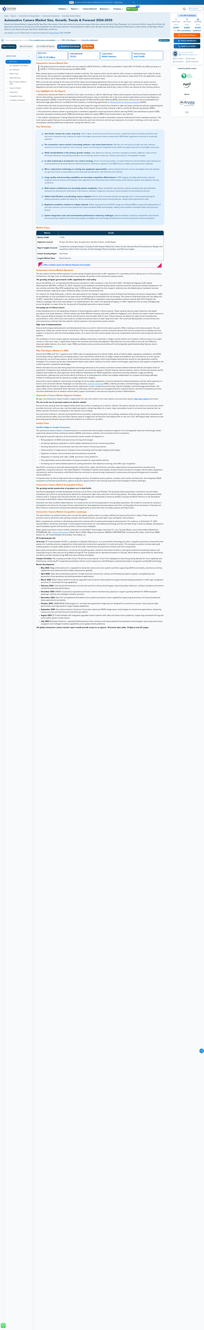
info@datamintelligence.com (189, 54)
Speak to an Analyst (188, 46)
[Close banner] (133, 2)
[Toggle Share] (202, 1051)
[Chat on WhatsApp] (3, 1325)
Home (6, 16)
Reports (13, 16)
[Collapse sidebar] (29, 56)
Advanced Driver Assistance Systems (125, 102)
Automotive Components (50, 16)
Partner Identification (188, 41)
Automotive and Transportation (29, 16)
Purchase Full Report (188, 35)
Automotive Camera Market (71, 16)
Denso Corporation (61, 532)
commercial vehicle (96, 384)
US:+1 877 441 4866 (187, 52)
